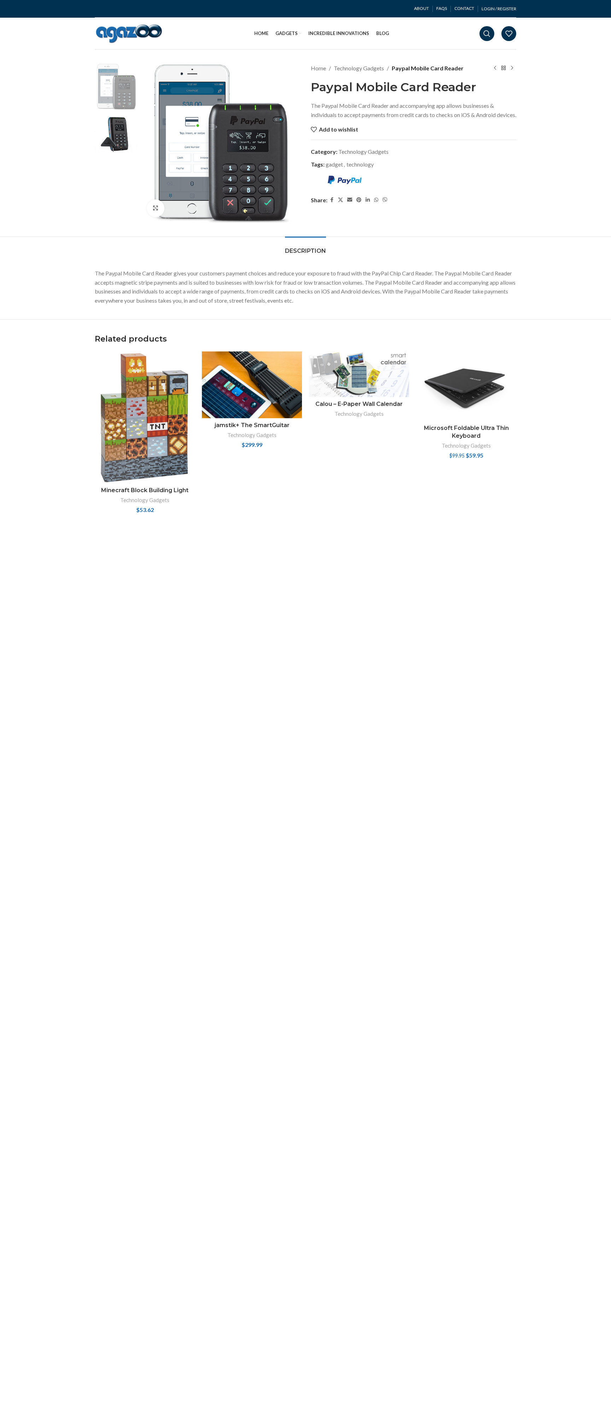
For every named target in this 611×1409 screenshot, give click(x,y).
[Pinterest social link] (358, 199)
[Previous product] (495, 68)
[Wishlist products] (509, 34)
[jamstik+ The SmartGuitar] (252, 384)
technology (360, 164)
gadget (334, 164)
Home (318, 68)
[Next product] (512, 68)
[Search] (487, 34)
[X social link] (340, 199)
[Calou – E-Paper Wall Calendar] (359, 374)
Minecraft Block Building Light (144, 490)
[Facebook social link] (331, 199)
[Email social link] (349, 199)
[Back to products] (503, 68)
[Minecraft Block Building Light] (145, 417)
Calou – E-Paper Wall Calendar (359, 404)
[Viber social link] (385, 199)
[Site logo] (129, 32)
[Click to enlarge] (155, 208)
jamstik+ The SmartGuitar (252, 425)
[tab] (305, 247)
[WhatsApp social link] (376, 199)
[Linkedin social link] (367, 199)
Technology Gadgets (359, 68)
